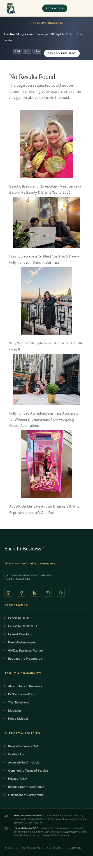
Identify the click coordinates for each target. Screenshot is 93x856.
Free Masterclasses (22, 642)
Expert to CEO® (19, 618)
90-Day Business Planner (25, 650)
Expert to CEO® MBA (22, 626)
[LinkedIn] (34, 593)
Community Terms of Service (28, 770)
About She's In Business (25, 686)
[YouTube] (47, 593)
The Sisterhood (19, 702)
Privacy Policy (17, 778)
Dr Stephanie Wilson (22, 694)
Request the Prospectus (25, 658)
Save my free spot (62, 53)
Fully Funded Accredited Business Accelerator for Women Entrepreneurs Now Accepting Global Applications (44, 419)
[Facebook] (21, 593)
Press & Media (18, 718)
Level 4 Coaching (20, 634)
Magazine (15, 710)
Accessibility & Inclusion (24, 762)
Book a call (55, 8)
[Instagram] (8, 593)
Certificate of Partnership (26, 795)
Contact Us (16, 754)
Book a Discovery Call (23, 746)
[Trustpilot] (61, 593)
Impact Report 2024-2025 (26, 787)
